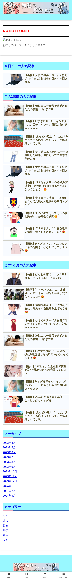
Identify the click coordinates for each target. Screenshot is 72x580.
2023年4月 (9, 442)
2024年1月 (9, 486)
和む (5, 530)
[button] (65, 387)
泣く (5, 539)
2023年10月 (10, 471)
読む (5, 520)
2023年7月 (9, 457)
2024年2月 (9, 491)
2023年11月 (10, 476)
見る (5, 525)
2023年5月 (9, 447)
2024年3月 (9, 495)
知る (5, 535)
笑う (5, 515)
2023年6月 (9, 452)
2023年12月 (10, 481)
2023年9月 (9, 466)
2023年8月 (9, 462)
